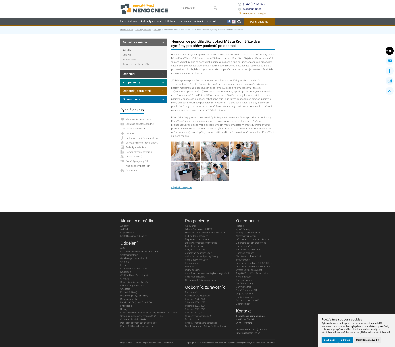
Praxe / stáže (191, 292)
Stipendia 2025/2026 (195, 299)
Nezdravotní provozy (246, 236)
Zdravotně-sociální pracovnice (251, 243)
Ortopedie (125, 289)
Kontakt (211, 21)
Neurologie (125, 272)
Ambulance (131, 170)
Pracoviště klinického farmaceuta (136, 326)
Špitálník (127, 55)
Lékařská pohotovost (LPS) (140, 124)
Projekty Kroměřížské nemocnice (252, 273)
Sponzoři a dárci (244, 280)
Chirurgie (124, 262)
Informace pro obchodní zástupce (252, 239)
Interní (123, 265)
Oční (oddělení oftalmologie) (134, 275)
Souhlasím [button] (329, 340)
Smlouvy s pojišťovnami (248, 249)
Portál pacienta (259, 21)
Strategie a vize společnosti (249, 270)
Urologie (124, 309)
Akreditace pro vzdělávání (197, 295)
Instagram (389, 81)
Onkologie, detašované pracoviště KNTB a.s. (141, 316)
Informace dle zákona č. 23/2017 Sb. (254, 266)
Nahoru (389, 91)
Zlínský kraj (389, 50)
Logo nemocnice (244, 293)
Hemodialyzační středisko (139, 152)
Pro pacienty (131, 82)
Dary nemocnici (243, 287)
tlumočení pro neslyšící (254, 13)
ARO (122, 248)
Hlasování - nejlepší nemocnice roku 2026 (205, 232)
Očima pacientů (134, 156)
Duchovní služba (244, 246)
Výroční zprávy (243, 229)
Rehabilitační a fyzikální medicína (136, 302)
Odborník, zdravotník (137, 91)
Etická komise (192, 319)
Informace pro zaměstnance (148, 342)
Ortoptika (124, 278)
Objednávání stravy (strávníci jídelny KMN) (205, 326)
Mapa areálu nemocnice (138, 119)
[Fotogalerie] (186, 159)
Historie (240, 226)
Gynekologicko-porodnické (133, 258)
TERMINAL (168, 342)
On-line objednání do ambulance (142, 138)
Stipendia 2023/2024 (195, 306)
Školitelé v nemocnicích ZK (198, 316)
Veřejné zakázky (244, 276)
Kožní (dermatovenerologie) (134, 268)
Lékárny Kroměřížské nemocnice (201, 243)
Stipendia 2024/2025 (195, 302)
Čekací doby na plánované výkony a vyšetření (207, 273)
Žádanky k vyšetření (136, 147)
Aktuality (157, 30)
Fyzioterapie (126, 306)
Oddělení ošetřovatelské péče (134, 282)
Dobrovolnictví (243, 304)
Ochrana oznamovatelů (247, 300)
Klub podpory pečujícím (138, 165)
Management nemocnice (248, 232)
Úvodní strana (128, 21)
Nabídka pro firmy (244, 283)
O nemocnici (131, 99)
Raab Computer (268, 342)
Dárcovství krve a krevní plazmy (142, 142)
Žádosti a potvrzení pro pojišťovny (201, 256)
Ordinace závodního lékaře (133, 319)
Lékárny (170, 21)
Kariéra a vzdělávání (191, 21)
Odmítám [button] (346, 340)
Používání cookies (245, 297)
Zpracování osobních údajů (198, 253)
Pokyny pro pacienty (195, 249)
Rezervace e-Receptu (134, 128)
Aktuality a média (151, 21)
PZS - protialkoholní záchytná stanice (138, 323)
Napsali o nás (129, 59)
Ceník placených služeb (196, 260)
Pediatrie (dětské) (128, 292)
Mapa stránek (126, 342)
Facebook (389, 71)
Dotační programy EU (137, 161)
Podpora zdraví (192, 263)
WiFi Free (189, 266)
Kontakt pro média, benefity (136, 64)
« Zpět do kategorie (181, 187)
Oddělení (129, 74)
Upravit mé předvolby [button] (367, 340)
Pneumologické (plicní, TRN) (134, 295)
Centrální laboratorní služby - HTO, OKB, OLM (141, 251)
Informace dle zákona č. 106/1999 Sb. (254, 263)
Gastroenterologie (129, 255)
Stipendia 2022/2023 (195, 309)
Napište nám (389, 61)
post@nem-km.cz (252, 9)
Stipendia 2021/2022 (195, 312)
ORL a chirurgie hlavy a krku (133, 285)
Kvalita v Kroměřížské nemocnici (201, 323)
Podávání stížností (245, 253)
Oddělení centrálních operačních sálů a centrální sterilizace (148, 312)
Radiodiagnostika (128, 299)
